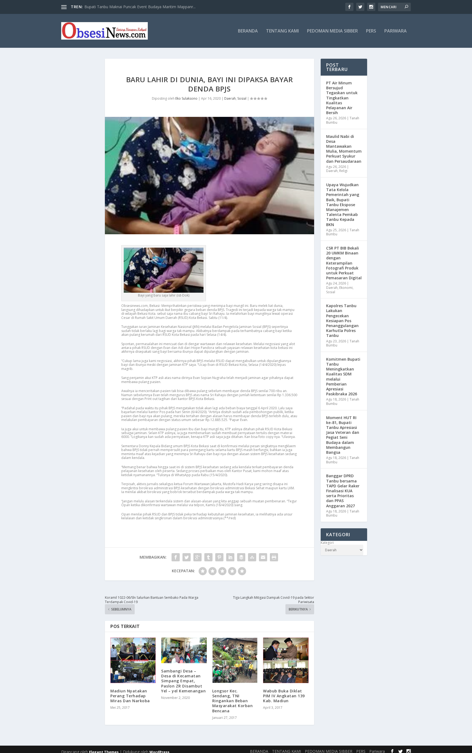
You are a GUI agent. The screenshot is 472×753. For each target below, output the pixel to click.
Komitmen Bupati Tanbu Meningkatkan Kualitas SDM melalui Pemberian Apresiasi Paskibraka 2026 (343, 376)
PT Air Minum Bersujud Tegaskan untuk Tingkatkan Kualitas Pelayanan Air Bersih (342, 97)
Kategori (327, 543)
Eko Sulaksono (186, 98)
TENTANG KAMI (282, 31)
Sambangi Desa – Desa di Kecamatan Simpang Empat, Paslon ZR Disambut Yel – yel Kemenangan (183, 680)
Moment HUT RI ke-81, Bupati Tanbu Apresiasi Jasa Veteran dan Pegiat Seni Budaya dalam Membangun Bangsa (342, 435)
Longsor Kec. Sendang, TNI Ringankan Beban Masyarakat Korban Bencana (232, 700)
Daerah (230, 98)
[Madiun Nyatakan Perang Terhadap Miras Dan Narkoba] (133, 660)
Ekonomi (346, 287)
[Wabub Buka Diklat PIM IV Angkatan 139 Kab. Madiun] (285, 660)
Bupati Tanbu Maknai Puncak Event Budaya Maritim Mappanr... (140, 6)
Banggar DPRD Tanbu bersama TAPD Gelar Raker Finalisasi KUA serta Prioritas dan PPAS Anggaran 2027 (342, 490)
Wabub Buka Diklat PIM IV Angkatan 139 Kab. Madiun (284, 695)
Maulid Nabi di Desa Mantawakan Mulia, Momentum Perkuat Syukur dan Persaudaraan (344, 149)
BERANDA (248, 31)
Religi (343, 170)
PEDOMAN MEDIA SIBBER (332, 31)
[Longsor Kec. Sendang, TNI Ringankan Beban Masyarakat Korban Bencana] (235, 660)
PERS (371, 31)
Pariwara (395, 31)
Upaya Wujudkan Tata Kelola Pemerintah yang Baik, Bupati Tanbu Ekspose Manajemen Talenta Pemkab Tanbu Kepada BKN (342, 204)
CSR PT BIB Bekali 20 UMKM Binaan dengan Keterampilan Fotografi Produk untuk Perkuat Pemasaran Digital (344, 262)
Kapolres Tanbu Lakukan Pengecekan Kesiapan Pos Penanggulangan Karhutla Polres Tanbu (342, 320)
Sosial (241, 98)
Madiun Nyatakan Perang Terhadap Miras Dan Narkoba (130, 695)
